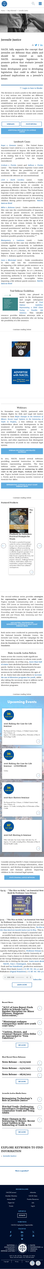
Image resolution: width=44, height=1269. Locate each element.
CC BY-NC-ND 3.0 (35, 972)
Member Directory (11, 1196)
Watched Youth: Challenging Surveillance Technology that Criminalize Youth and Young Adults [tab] (18, 1109)
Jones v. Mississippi (8, 260)
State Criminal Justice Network (22, 877)
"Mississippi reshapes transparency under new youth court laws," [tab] (19, 1023)
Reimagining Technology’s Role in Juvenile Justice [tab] (17, 1099)
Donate (22, 1215)
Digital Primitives (18, 972)
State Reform (31, 124)
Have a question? (22, 1171)
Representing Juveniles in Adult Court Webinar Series (22, 485)
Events (11, 1206)
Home (3, 10)
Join (33, 1203)
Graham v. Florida (8, 165)
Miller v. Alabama (8, 207)
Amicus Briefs (11, 1199)
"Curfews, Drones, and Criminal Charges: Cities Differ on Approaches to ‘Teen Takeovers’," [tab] (19, 1035)
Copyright (6, 1261)
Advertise (33, 1192)
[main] (22, 592)
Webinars (10, 124)
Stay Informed (11, 10)
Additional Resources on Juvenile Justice (22, 131)
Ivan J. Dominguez (18, 964)
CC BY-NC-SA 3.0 (31, 969)
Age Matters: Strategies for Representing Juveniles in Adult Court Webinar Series (22, 624)
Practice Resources (33, 1199)
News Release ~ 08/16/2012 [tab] (16, 1074)
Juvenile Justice (9, 1156)
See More (22, 1045)
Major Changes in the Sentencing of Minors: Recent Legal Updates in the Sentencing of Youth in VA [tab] (18, 1122)
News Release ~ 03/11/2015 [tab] (16, 1068)
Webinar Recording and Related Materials (22, 451)
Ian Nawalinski (16, 966)
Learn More (22, 985)
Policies (27, 1261)
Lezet (19, 969)
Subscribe (37, 979)
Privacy (17, 1261)
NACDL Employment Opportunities (22, 1225)
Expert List (11, 1203)
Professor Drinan (33, 951)
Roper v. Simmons (8, 145)
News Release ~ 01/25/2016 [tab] (16, 1062)
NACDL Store (33, 1196)
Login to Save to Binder (32, 88)
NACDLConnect (11, 1192)
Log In (33, 1206)
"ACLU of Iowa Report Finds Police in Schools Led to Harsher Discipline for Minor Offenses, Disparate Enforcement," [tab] (18, 1011)
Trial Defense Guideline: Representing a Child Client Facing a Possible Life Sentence (31, 307)
